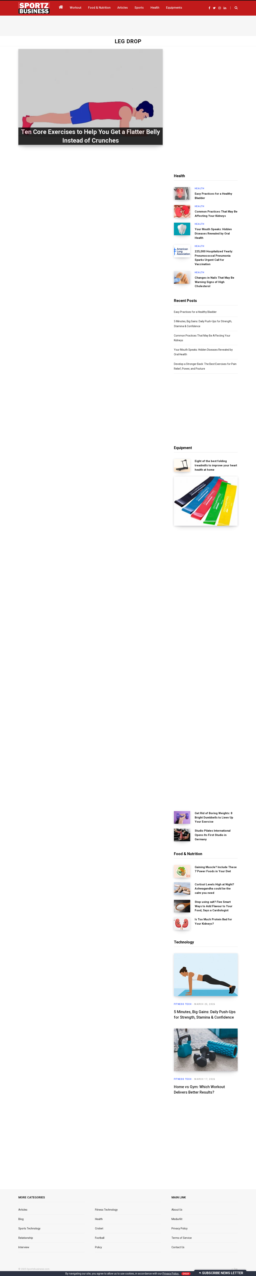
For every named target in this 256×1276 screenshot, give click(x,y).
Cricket (99, 1228)
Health (199, 188)
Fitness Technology (106, 1209)
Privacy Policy (179, 1228)
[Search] (234, 7)
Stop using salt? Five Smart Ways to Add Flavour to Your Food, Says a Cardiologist (213, 906)
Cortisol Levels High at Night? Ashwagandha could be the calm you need (214, 889)
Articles (22, 1209)
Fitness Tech (183, 1004)
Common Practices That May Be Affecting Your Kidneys (216, 214)
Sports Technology (29, 1228)
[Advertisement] (128, 25)
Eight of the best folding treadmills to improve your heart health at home (216, 465)
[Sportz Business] (34, 8)
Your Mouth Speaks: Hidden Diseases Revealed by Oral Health (213, 234)
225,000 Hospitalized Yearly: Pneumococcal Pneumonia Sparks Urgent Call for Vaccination (214, 258)
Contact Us (177, 1247)
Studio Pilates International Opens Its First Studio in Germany (213, 835)
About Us (176, 1209)
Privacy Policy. (171, 1273)
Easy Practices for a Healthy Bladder (213, 196)
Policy (98, 1247)
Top (235, 1269)
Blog (21, 1219)
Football (99, 1237)
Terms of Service (181, 1237)
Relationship (25, 1237)
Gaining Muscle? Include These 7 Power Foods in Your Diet (216, 869)
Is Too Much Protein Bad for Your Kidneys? (213, 921)
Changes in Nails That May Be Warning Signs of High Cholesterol (214, 282)
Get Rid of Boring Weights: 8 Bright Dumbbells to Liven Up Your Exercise (214, 818)
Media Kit (176, 1219)
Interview (23, 1247)
